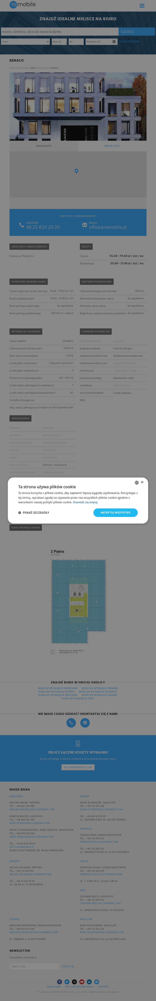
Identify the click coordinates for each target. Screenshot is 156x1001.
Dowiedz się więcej (85, 502)
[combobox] (137, 482)
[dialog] (78, 500)
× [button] (142, 482)
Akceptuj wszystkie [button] (116, 512)
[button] (33, 513)
